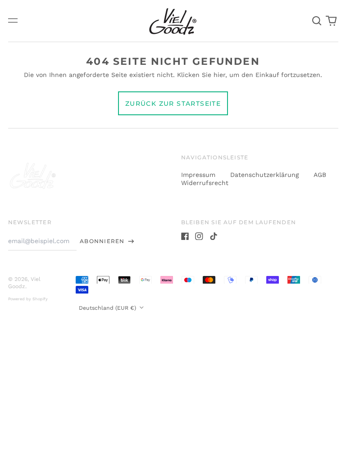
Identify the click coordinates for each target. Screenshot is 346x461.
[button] (317, 21)
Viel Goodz (24, 282)
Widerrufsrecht (204, 182)
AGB (320, 174)
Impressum (199, 174)
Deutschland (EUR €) (108, 308)
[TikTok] (213, 236)
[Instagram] (199, 236)
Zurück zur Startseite (173, 103)
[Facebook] (185, 236)
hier (219, 74)
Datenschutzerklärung (265, 174)
